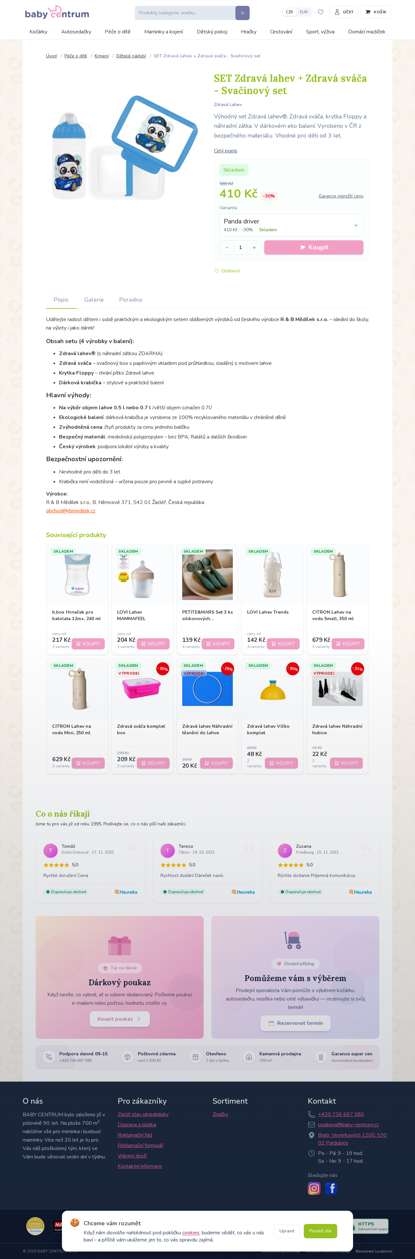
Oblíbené (230, 271)
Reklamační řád (135, 1135)
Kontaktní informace (140, 1166)
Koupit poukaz (115, 1019)
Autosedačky (76, 31)
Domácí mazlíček (366, 31)
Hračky (248, 31)
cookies (190, 1232)
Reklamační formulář (140, 1145)
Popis (61, 300)
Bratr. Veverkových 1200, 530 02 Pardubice (352, 1139)
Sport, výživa (320, 31)
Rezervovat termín (300, 1023)
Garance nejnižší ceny (341, 196)
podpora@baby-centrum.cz (348, 1124)
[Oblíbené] (320, 12)
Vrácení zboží (132, 1155)
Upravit (286, 1231)
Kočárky (38, 31)
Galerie (94, 300)
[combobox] (291, 225)
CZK (289, 12)
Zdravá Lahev (228, 105)
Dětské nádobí (131, 56)
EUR (304, 12)
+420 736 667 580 (341, 1114)
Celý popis (225, 150)
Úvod (51, 56)
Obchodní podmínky (281, 1251)
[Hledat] (242, 13)
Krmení (102, 56)
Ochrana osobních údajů (327, 1251)
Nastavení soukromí (374, 1251)
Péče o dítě (118, 31)
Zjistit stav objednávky (143, 1114)
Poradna (130, 300)
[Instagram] (314, 1188)
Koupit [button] (318, 247)
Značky (220, 1114)
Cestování (281, 31)
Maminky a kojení (163, 31)
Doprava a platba (137, 1124)
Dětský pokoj (212, 31)
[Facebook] (331, 1188)
